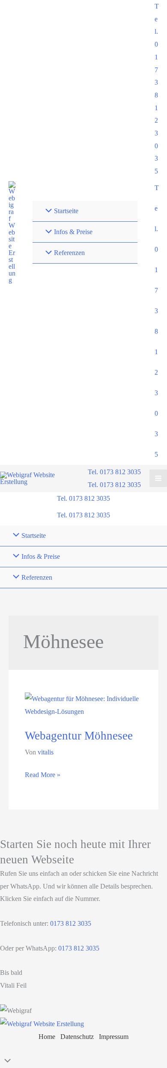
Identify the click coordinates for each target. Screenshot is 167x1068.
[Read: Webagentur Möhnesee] (83, 704)
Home (47, 1036)
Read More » (42, 776)
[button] (156, 89)
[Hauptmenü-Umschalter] (158, 478)
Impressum (113, 1036)
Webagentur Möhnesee (79, 735)
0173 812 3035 (69, 923)
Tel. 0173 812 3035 (114, 484)
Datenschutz (77, 1036)
